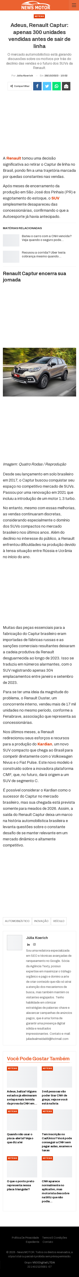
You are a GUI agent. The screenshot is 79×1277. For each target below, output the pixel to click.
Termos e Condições (54, 1237)
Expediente (32, 1242)
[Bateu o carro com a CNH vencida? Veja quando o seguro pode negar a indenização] (11, 240)
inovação (41, 921)
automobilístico (17, 921)
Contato (48, 1242)
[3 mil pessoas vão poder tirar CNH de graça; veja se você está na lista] (57, 1077)
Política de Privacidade (25, 1237)
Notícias (39, 16)
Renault (13, 158)
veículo (58, 921)
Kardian (44, 744)
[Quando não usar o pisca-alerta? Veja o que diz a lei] (22, 1120)
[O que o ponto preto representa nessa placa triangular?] (22, 1166)
